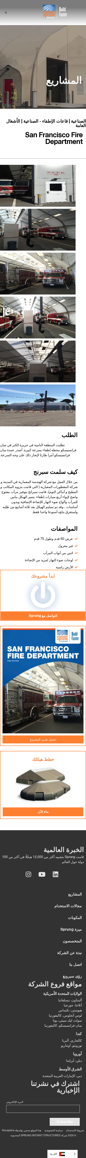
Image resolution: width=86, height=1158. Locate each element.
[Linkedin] (55, 874)
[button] (6, 12)
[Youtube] (42, 874)
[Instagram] (28, 874)
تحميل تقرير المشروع (43, 739)
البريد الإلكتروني (14, 1101)
